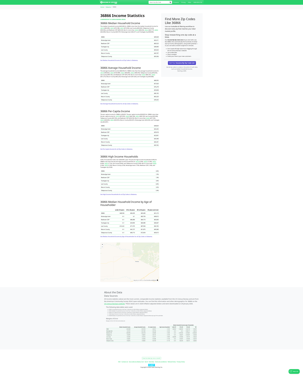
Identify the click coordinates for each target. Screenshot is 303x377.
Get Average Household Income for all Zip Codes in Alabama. (119, 104)
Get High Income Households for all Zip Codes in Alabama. (118, 194)
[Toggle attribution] (157, 280)
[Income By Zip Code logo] (108, 2)
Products (176, 2)
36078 (102, 28)
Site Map (151, 362)
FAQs (189, 2)
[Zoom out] (102, 247)
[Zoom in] (102, 244)
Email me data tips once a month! (151, 358)
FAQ (119, 362)
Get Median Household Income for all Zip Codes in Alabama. (119, 60)
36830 (112, 28)
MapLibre (136, 280)
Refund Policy (172, 362)
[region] (129, 262)
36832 (146, 30)
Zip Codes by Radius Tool (136, 362)
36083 (136, 30)
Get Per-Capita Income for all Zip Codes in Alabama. (116, 149)
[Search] (170, 2)
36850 (156, 30)
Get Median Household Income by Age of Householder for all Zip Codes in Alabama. (126, 236)
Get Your (182, 63)
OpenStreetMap (147, 280)
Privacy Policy (181, 362)
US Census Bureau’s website (114, 304)
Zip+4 (146, 362)
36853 (122, 28)
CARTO (141, 280)
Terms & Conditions (161, 362)
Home (102, 7)
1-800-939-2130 (197, 2)
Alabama (108, 7)
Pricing (183, 2)
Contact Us (125, 362)
